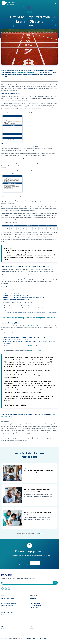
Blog (2, 626)
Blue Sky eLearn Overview (7, 598)
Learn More (23, 563)
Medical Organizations (34, 603)
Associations (32, 598)
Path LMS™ (28, 345)
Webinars (3, 628)
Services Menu (4, 607)
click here (39, 533)
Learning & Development (7, 612)
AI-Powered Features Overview (8, 603)
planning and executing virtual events (29, 348)
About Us (31, 626)
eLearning (29, 11)
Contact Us (32, 631)
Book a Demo (35, 563)
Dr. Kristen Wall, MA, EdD (7, 423)
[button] (55, 3)
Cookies (29, 638)
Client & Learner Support (7, 617)
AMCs (30, 610)
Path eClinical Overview (7, 605)
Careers (31, 628)
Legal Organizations (34, 600)
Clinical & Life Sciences (34, 607)
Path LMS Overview (6, 600)
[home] (9, 3)
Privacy (25, 638)
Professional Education (35, 605)
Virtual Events (4, 610)
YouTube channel (17, 107)
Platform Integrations (6, 614)
